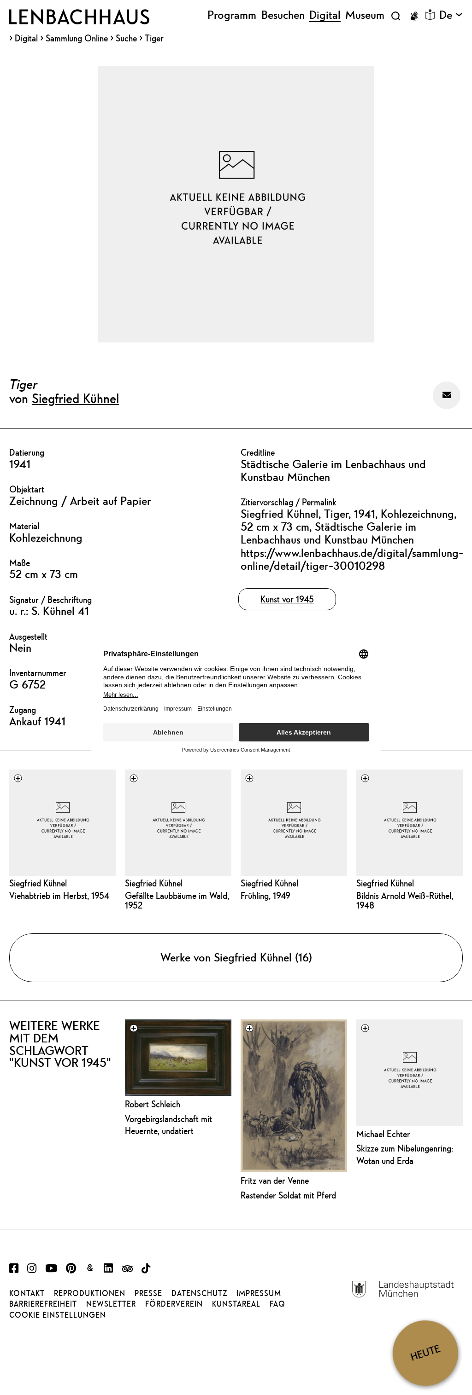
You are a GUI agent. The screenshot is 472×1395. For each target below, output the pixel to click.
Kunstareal (236, 1304)
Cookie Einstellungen (57, 1315)
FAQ (277, 1304)
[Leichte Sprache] (430, 14)
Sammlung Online (77, 38)
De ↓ (451, 15)
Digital (26, 38)
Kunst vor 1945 (287, 599)
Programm (231, 15)
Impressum (258, 1293)
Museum (364, 15)
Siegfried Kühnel (75, 398)
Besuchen (283, 15)
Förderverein (174, 1304)
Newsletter (111, 1304)
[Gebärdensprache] (413, 16)
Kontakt (27, 1293)
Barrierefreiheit (43, 1304)
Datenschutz (199, 1293)
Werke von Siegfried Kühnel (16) (236, 957)
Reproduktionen (89, 1293)
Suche (126, 38)
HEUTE (425, 1353)
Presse (148, 1293)
